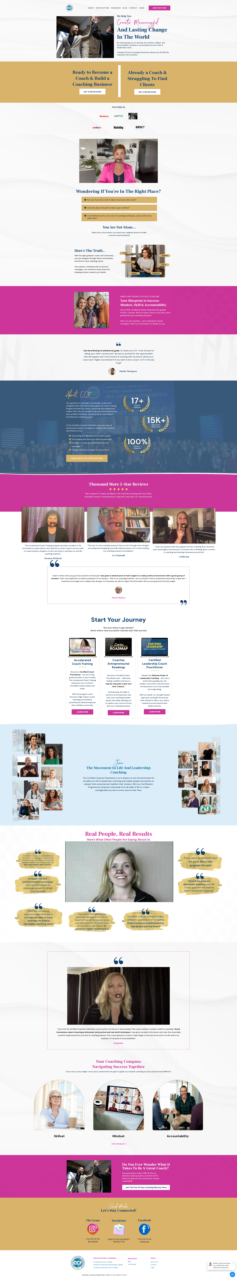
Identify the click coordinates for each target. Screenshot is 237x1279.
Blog (129, 1261)
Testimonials (132, 1264)
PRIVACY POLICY (121, 1275)
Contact (153, 1265)
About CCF (154, 1262)
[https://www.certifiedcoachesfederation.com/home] (69, 8)
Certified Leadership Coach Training (105, 1268)
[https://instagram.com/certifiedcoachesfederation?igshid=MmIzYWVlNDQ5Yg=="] (92, 1229)
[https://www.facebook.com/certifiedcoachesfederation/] (145, 1229)
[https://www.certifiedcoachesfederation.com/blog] (119, 1229)
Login (152, 1268)
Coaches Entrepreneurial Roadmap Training (108, 1265)
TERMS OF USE (110, 1275)
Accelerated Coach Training (102, 1262)
